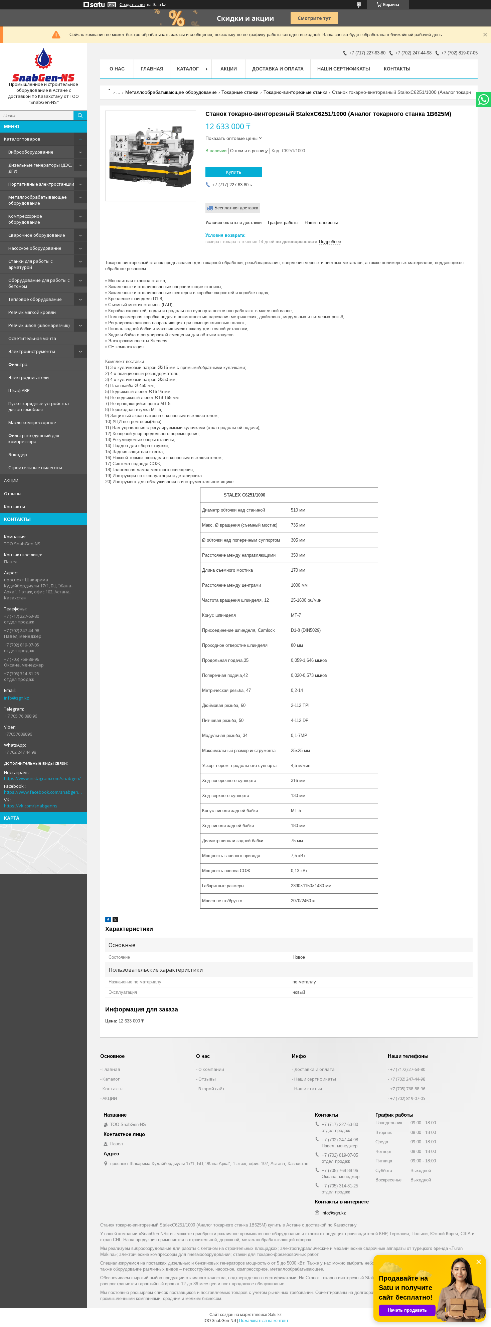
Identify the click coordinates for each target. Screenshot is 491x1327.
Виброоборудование (30, 152)
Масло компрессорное (32, 422)
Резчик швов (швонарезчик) (38, 325)
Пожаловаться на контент (264, 1320)
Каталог (111, 1079)
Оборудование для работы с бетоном (38, 283)
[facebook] (108, 920)
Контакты (14, 507)
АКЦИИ (11, 481)
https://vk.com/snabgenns (30, 806)
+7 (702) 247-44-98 (407, 1079)
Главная (152, 68)
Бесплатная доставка (236, 207)
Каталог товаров (22, 139)
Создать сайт (132, 4)
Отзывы (12, 494)
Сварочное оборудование (36, 235)
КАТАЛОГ (188, 68)
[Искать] (80, 116)
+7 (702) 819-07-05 (407, 1098)
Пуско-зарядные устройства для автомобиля (38, 406)
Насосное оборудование (34, 248)
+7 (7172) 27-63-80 (407, 1069)
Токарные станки (240, 92)
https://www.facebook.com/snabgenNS (43, 792)
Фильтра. (18, 364)
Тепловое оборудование (35, 299)
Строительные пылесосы (35, 467)
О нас (117, 68)
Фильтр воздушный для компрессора (33, 438)
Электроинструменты (31, 351)
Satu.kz (275, 1314)
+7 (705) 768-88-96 (407, 1089)
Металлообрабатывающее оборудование (37, 200)
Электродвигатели (28, 377)
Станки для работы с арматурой (30, 264)
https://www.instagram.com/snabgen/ (42, 778)
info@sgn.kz (16, 698)
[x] (115, 920)
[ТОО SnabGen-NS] (43, 64)
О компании (211, 1069)
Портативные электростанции (41, 184)
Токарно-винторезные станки (295, 92)
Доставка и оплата (278, 68)
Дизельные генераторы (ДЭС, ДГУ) (40, 168)
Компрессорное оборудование (25, 219)
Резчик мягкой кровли (32, 312)
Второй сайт (211, 1089)
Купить (233, 172)
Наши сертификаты (343, 68)
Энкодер (17, 454)
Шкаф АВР (19, 390)
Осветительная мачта (32, 338)
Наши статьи (308, 1089)
